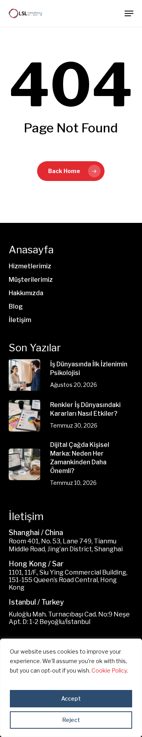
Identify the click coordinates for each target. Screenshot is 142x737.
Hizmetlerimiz (30, 266)
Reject (71, 719)
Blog (16, 306)
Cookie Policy (109, 670)
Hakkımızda (26, 293)
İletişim (20, 320)
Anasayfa (31, 249)
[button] (129, 13)
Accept (71, 698)
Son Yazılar (35, 347)
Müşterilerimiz (31, 279)
